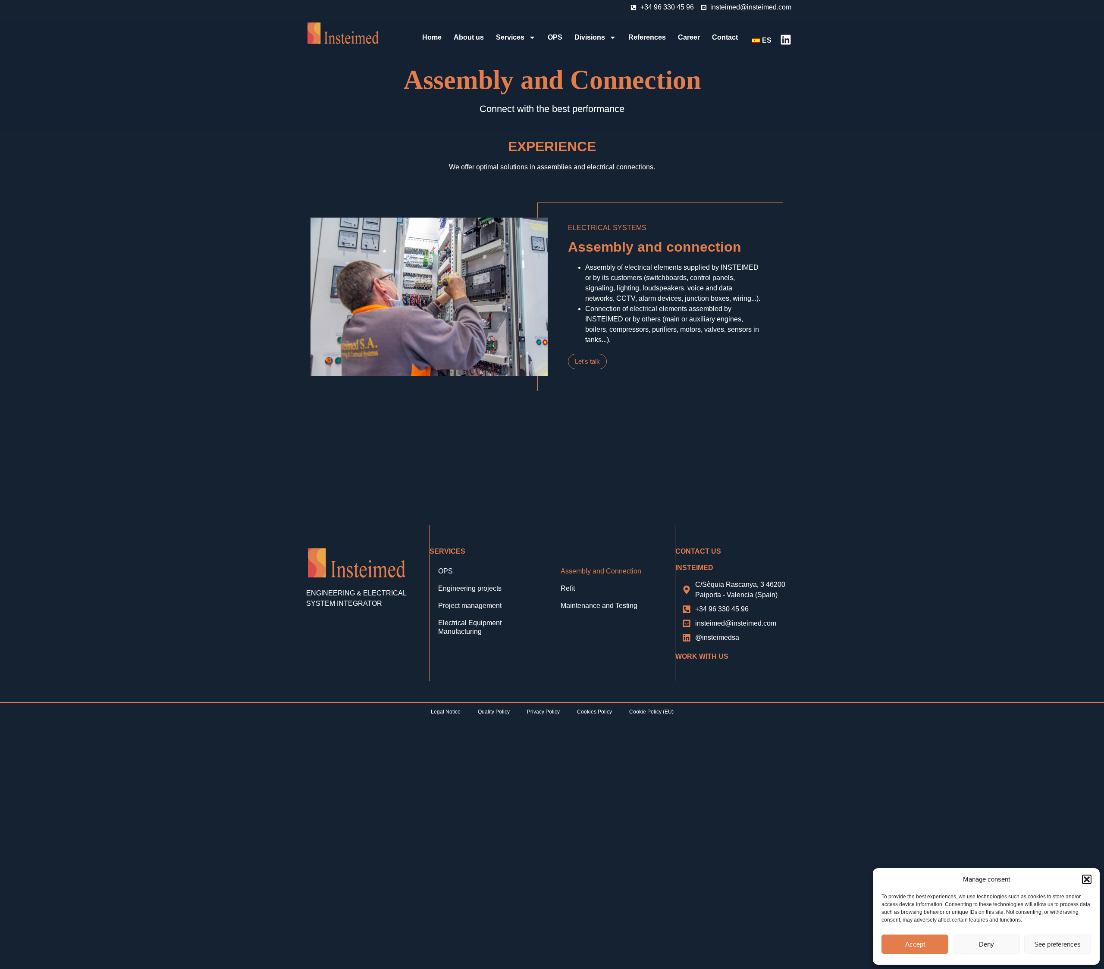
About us (469, 37)
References (647, 37)
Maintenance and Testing (599, 605)
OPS (555, 37)
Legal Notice (446, 712)
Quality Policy (494, 712)
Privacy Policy (543, 712)
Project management (470, 605)
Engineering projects (470, 588)
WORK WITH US (701, 656)
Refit (568, 588)
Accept (915, 944)
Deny (986, 944)
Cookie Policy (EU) (651, 712)
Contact (725, 37)
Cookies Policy (594, 712)
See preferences (1057, 944)
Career (689, 37)
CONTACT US (698, 551)
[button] (1086, 879)
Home (432, 37)
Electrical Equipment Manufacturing (470, 627)
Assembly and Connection (601, 571)
